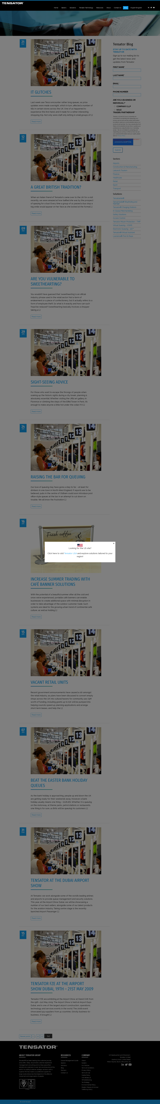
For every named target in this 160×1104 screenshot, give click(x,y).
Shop (125, 8)
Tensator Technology (86, 8)
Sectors (63, 8)
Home (56, 8)
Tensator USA (70, 553)
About (108, 8)
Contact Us (117, 8)
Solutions (73, 8)
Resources (99, 8)
